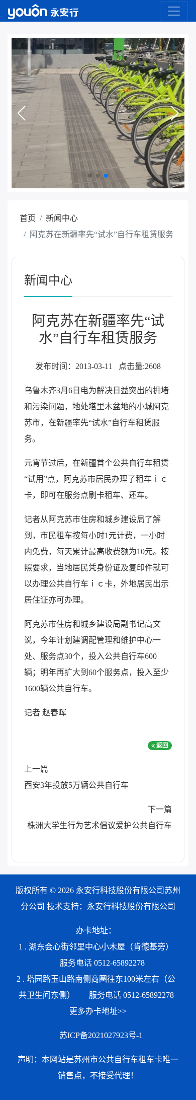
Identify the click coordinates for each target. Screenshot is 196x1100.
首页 (28, 218)
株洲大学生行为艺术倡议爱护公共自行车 (99, 825)
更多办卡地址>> (98, 1011)
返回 (161, 745)
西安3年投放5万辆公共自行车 (76, 785)
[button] (21, 113)
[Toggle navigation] (174, 11)
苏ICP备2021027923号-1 (101, 1035)
